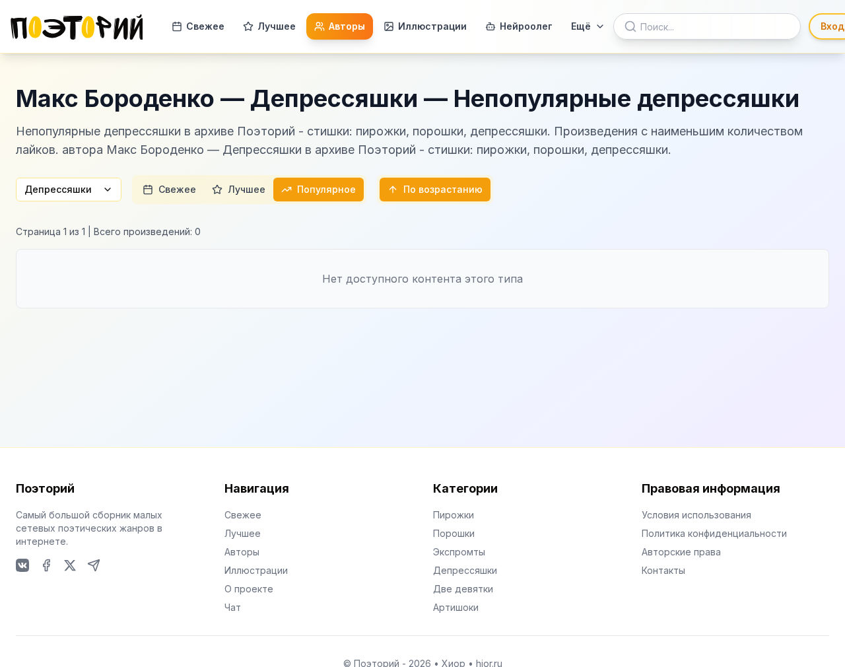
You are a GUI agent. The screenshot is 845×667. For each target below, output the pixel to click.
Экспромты (459, 551)
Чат (232, 607)
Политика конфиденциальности (714, 533)
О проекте (248, 588)
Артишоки (456, 607)
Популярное (326, 189)
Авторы (347, 26)
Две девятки (463, 588)
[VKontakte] (22, 565)
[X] (70, 565)
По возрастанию (443, 189)
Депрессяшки (58, 189)
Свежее (205, 26)
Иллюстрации (432, 26)
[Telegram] (93, 565)
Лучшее (276, 26)
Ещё (581, 26)
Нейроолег (526, 26)
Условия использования (696, 514)
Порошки (454, 533)
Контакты (663, 570)
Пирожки (453, 514)
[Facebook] (46, 565)
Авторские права (681, 551)
